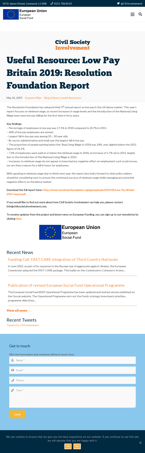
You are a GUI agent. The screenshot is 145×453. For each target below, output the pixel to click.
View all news (17, 310)
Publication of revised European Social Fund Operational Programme (66, 285)
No (77, 446)
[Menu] (133, 14)
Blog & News (51, 97)
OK (68, 446)
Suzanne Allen (33, 97)
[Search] (140, 14)
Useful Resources (70, 97)
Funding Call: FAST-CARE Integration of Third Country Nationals (63, 259)
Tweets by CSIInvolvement (23, 325)
